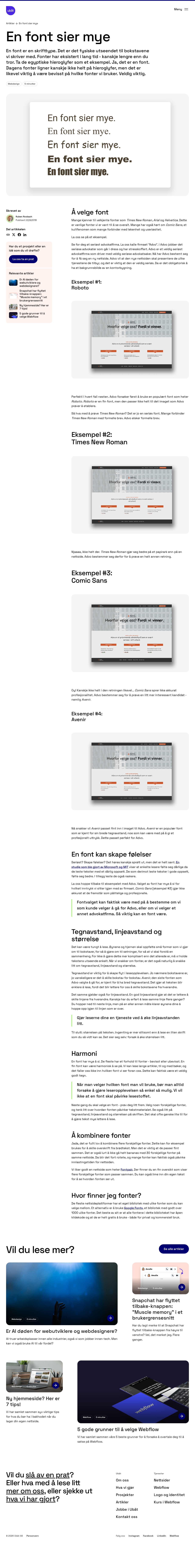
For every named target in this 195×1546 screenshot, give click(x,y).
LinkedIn (161, 1535)
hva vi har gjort (30, 1499)
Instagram (134, 1535)
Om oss (122, 1480)
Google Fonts (133, 1208)
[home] (10, 10)
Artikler (10, 23)
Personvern (33, 1535)
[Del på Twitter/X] (14, 235)
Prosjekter (125, 1494)
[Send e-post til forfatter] (10, 218)
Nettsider (162, 1480)
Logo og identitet (169, 1494)
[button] (181, 9)
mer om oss (25, 1490)
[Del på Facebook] (19, 235)
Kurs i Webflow (167, 1502)
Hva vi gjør (125, 1487)
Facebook (148, 1535)
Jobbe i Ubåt (127, 1509)
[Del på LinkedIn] (25, 235)
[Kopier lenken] (8, 235)
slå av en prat (48, 1474)
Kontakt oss (126, 1516)
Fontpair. (127, 1169)
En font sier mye (28, 23)
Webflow (161, 1487)
